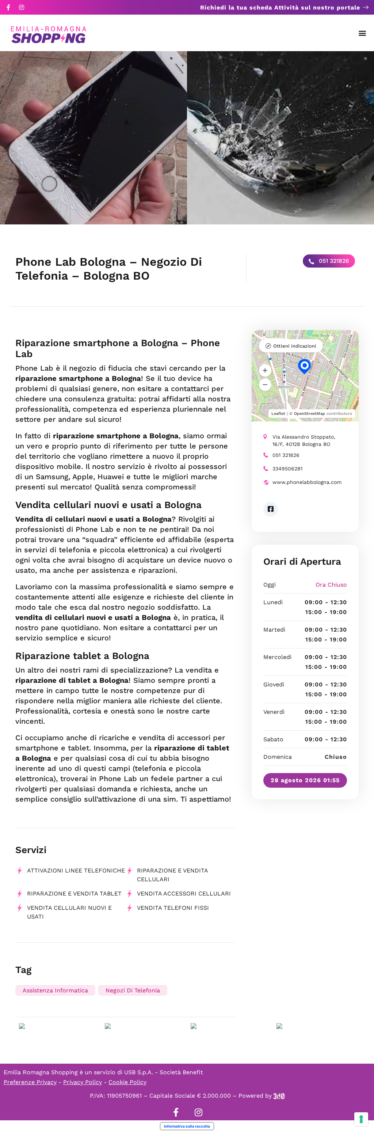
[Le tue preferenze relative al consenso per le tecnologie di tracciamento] (361, 1119)
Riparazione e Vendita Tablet (74, 893)
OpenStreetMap (309, 413)
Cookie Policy (127, 1082)
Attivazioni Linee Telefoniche (76, 870)
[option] (93, 137)
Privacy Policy (82, 1082)
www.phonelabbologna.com (306, 482)
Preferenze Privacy (30, 1082)
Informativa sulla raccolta (187, 1126)
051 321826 (333, 260)
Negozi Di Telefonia (133, 990)
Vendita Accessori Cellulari (184, 893)
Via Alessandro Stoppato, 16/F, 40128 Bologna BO (303, 440)
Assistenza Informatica (55, 990)
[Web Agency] (279, 1095)
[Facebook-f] (8, 7)
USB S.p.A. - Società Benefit (163, 1072)
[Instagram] (21, 7)
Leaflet (278, 413)
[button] (362, 33)
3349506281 (287, 469)
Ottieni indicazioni (294, 346)
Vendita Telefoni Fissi (173, 907)
